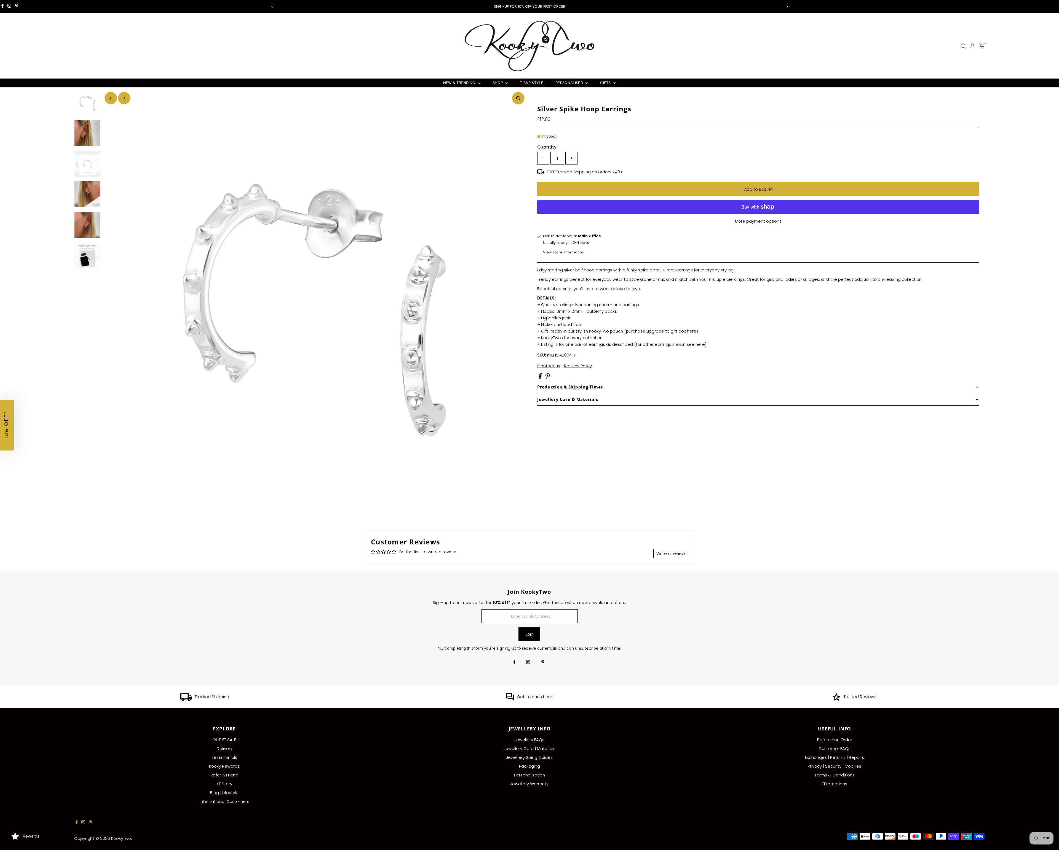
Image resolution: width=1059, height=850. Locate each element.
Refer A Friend (224, 775)
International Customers (224, 801)
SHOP (498, 82)
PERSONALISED (569, 82)
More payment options (758, 221)
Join (529, 634)
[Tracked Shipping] (186, 699)
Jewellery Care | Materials (529, 748)
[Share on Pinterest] (547, 377)
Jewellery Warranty (529, 784)
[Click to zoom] (518, 98)
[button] (7, 425)
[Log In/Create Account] (972, 46)
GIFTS (606, 82)
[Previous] (272, 7)
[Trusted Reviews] (836, 699)
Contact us (548, 366)
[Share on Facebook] (541, 377)
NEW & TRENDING (460, 82)
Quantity (547, 147)
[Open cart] (982, 46)
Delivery (224, 748)
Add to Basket (758, 189)
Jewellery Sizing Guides (529, 757)
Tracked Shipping (212, 697)
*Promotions (834, 784)
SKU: (541, 355)
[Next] (787, 7)
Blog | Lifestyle (224, 792)
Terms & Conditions (835, 775)
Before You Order (834, 740)
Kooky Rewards (224, 766)
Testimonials (224, 757)
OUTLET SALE (224, 740)
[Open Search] (963, 46)
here (691, 331)
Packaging (529, 766)
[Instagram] (9, 6)
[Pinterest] (17, 6)
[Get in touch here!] (510, 699)
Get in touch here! (535, 697)
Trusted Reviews (860, 697)
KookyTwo (121, 838)
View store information (563, 252)
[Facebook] (2, 6)
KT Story (224, 784)
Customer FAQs (835, 748)
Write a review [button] (670, 553)
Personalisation (529, 775)
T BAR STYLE (531, 82)
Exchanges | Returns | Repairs (834, 757)
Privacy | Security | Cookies (834, 766)
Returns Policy (578, 366)
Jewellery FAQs (529, 740)
